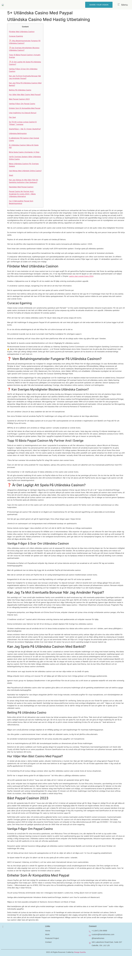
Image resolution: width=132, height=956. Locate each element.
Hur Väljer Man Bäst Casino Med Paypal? (25, 94)
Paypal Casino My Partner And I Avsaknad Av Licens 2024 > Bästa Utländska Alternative (22, 193)
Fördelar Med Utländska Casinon (21, 32)
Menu (124, 4)
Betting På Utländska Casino (20, 90)
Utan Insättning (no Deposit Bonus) (22, 113)
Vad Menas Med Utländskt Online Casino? (25, 171)
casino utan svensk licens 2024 (81, 276)
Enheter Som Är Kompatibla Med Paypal (24, 108)
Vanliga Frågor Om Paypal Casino (22, 104)
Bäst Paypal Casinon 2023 (19, 99)
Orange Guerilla (80, 952)
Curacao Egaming (16, 36)
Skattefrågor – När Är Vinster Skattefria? (25, 129)
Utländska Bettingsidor (18, 133)
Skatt (11, 175)
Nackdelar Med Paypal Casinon (21, 187)
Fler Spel (12, 117)
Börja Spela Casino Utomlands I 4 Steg (24, 152)
